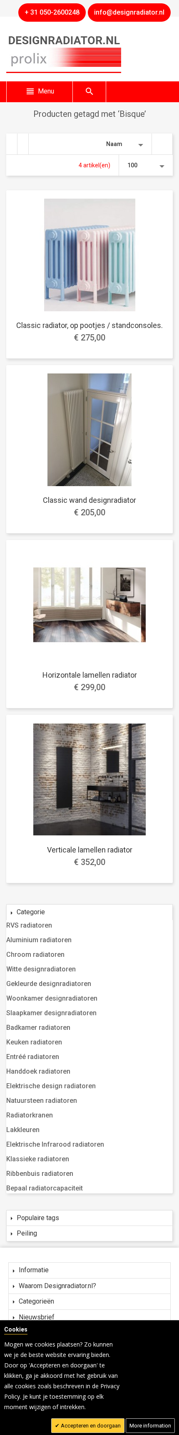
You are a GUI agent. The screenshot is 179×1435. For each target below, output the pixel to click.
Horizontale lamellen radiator (89, 675)
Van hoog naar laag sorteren (162, 144)
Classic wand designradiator (89, 500)
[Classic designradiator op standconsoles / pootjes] (89, 255)
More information (150, 1425)
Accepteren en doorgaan (90, 1425)
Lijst (23, 144)
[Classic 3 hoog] (89, 429)
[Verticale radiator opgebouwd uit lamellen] (89, 779)
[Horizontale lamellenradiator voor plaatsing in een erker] (89, 604)
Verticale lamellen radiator (89, 849)
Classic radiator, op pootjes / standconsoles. (89, 325)
